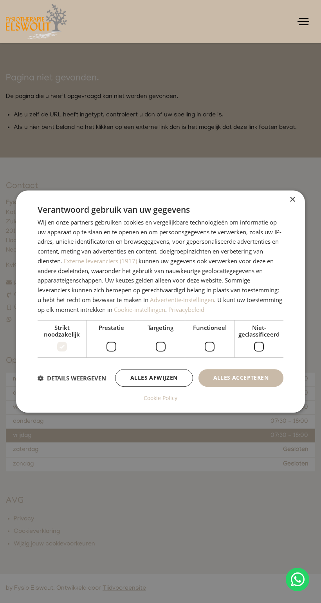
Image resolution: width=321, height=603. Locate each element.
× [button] (292, 200)
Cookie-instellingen (139, 309)
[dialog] (160, 301)
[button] (72, 378)
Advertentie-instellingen (182, 300)
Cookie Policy (160, 398)
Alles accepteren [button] (241, 378)
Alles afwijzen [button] (154, 378)
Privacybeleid (186, 309)
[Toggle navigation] (303, 21)
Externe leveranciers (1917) (100, 261)
